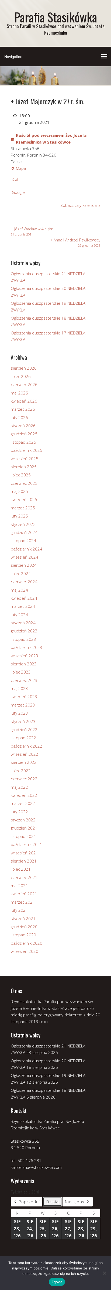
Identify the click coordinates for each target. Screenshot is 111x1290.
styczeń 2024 (23, 622)
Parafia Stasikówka (55, 17)
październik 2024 (26, 549)
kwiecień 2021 (24, 893)
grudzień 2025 (24, 433)
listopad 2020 (23, 934)
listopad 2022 (23, 737)
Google (18, 192)
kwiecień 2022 (24, 795)
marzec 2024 (23, 606)
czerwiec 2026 (24, 384)
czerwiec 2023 (24, 680)
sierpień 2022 (24, 762)
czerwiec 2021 (24, 877)
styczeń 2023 (23, 721)
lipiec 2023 (21, 672)
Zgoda (56, 1282)
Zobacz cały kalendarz (80, 205)
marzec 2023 (23, 705)
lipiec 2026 (21, 376)
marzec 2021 (23, 902)
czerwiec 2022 (24, 778)
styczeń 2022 (23, 820)
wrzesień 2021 (24, 852)
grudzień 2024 (24, 532)
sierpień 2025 (24, 466)
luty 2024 (19, 614)
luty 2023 (19, 713)
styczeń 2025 (23, 524)
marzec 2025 (23, 507)
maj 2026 (19, 393)
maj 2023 (19, 688)
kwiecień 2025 (24, 499)
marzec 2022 (23, 803)
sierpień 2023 (24, 663)
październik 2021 (26, 844)
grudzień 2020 (24, 926)
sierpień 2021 (24, 861)
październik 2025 (26, 450)
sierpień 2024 (24, 565)
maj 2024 (19, 590)
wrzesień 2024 (24, 557)
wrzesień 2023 (24, 655)
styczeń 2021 (23, 918)
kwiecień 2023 (24, 696)
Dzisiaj (53, 1201)
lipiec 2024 (21, 573)
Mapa (18, 168)
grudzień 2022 (24, 729)
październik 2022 (26, 746)
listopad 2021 (23, 836)
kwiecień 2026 (24, 401)
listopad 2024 (23, 540)
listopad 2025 (23, 442)
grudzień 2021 (24, 828)
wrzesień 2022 (24, 754)
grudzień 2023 (24, 631)
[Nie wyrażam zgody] (104, 1273)
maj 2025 (19, 491)
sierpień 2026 (24, 368)
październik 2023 (26, 647)
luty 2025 (19, 516)
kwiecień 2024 (24, 598)
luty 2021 (19, 910)
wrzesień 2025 (24, 458)
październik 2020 (26, 943)
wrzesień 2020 (24, 951)
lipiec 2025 (21, 474)
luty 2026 (19, 417)
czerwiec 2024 (24, 581)
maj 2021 (19, 885)
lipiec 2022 (21, 770)
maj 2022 (19, 787)
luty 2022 (19, 811)
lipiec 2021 (21, 869)
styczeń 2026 (23, 425)
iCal (15, 179)
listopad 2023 (23, 639)
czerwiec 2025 (24, 483)
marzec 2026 (23, 409)
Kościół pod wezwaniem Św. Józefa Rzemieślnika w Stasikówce (51, 138)
